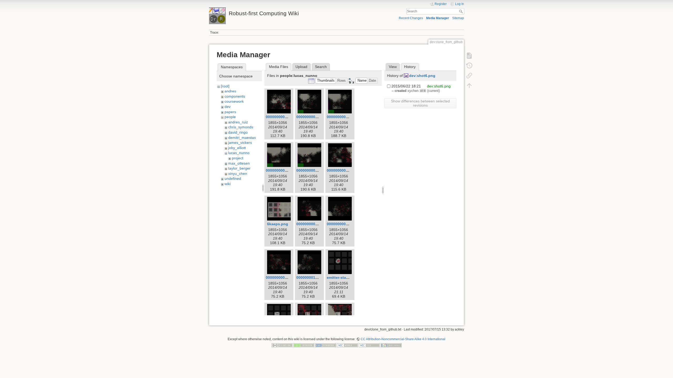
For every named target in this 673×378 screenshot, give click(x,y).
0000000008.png (341, 224)
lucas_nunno (238, 153)
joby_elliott (237, 148)
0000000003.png (341, 117)
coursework (234, 101)
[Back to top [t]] (469, 86)
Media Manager (437, 18)
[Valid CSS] (369, 345)
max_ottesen (239, 163)
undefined (233, 178)
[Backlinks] (469, 76)
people (230, 117)
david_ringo (238, 132)
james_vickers (240, 142)
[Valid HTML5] (347, 345)
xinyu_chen (237, 173)
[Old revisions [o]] (469, 66)
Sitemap (458, 18)
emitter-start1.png (343, 277)
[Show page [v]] (469, 56)
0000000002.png (310, 117)
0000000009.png (280, 277)
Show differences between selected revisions (420, 103)
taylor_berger (239, 168)
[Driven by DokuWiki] (391, 345)
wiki (228, 184)
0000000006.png (341, 170)
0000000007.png (310, 224)
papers (230, 112)
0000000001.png (280, 117)
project (237, 158)
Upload (301, 67)
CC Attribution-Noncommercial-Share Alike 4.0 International (403, 339)
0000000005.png (310, 170)
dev (228, 106)
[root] (225, 86)
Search (461, 11)
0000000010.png (310, 277)
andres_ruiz (238, 122)
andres (230, 91)
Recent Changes (411, 18)
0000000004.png (280, 170)
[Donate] (303, 345)
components (235, 96)
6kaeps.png (277, 224)
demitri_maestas (242, 137)
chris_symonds (240, 127)
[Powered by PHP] (325, 345)
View (393, 67)
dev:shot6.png (422, 76)
